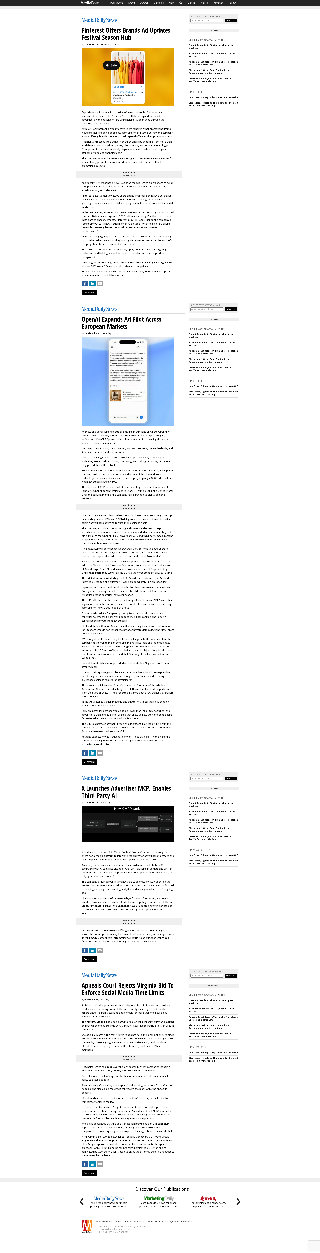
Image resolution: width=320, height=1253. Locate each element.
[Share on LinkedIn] (92, 283)
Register (204, 2)
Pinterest (96, 905)
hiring (97, 672)
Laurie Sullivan (92, 333)
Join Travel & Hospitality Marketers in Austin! (213, 97)
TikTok (107, 905)
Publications (116, 2)
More (172, 2)
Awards (144, 2)
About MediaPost (104, 1221)
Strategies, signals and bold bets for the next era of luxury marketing (213, 104)
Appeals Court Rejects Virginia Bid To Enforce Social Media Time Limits (213, 63)
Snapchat (124, 905)
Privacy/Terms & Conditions (179, 1221)
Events (132, 2)
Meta (85, 905)
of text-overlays (120, 898)
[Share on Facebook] (85, 283)
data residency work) (102, 572)
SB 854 (101, 1021)
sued (110, 1066)
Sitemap (159, 1221)
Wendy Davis (91, 999)
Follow (232, 2)
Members (159, 2)
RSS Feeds (148, 1221)
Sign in (191, 2)
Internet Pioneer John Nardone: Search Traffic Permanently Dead (210, 80)
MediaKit (119, 1221)
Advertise (219, 2)
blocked (169, 1021)
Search (181, 3)
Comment (89, 292)
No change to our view (130, 646)
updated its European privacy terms (114, 613)
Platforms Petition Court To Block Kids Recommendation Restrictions (210, 71)
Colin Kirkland (91, 44)
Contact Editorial (133, 1221)
